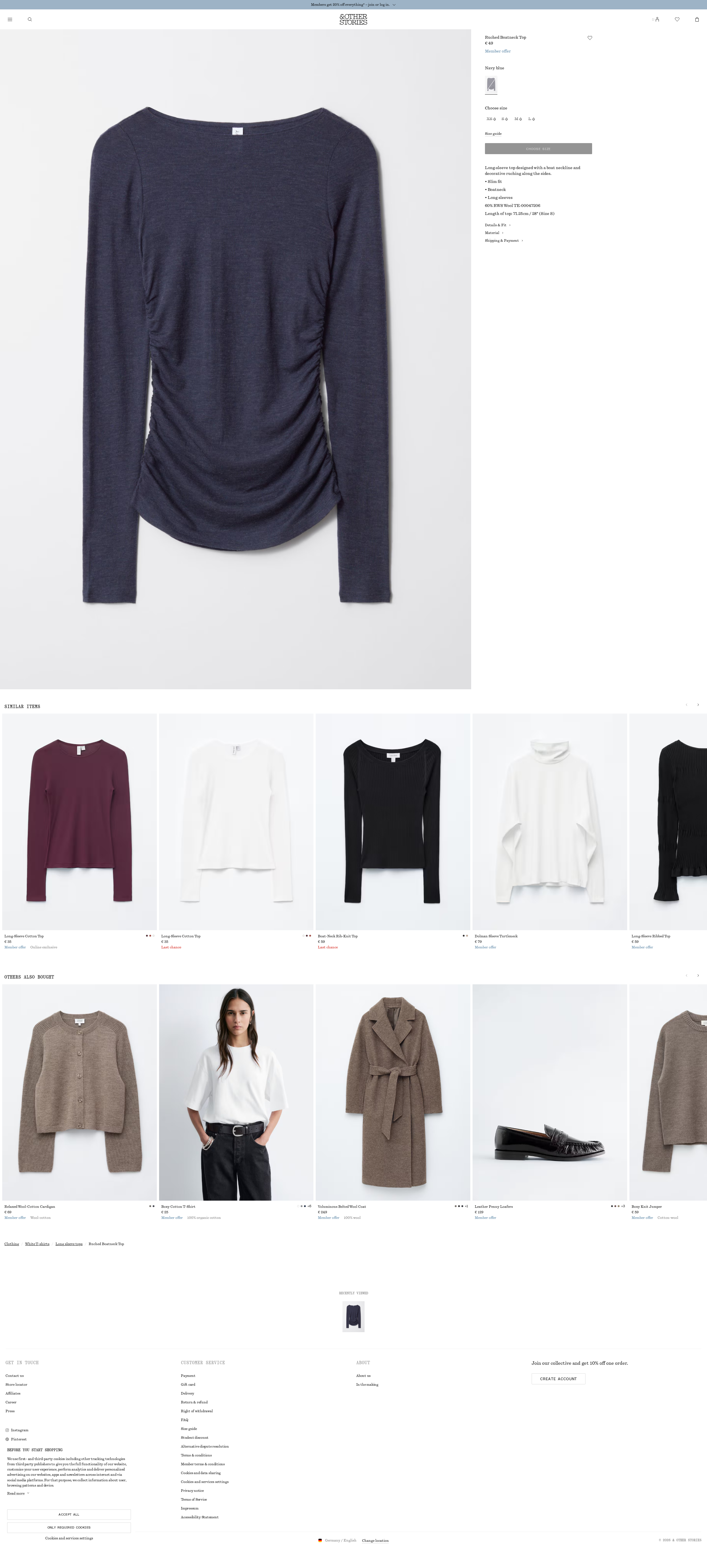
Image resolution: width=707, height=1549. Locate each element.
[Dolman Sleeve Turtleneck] (550, 822)
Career (11, 1402)
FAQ (184, 1420)
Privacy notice (192, 1490)
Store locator (16, 1384)
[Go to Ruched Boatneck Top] (353, 1316)
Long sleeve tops (69, 1244)
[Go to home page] (353, 19)
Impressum (190, 1508)
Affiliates (13, 1393)
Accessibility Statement (199, 1517)
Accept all (69, 1514)
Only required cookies (69, 1527)
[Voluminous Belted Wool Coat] (393, 1092)
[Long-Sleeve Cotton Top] (79, 822)
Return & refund (194, 1402)
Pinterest (19, 1439)
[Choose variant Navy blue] (491, 85)
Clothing (11, 1244)
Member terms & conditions (203, 1464)
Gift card (188, 1384)
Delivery (187, 1393)
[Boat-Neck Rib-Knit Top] (393, 822)
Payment (188, 1375)
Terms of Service (194, 1499)
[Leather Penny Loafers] (550, 1092)
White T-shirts (37, 1244)
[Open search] (30, 19)
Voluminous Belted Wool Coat (342, 1206)
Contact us (15, 1375)
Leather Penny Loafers (494, 1206)
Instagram (19, 1430)
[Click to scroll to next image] (698, 704)
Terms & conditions (196, 1455)
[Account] (657, 19)
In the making (367, 1384)
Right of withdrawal (197, 1411)
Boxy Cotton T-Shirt (178, 1206)
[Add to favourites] (590, 38)
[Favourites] (677, 19)
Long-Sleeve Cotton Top (24, 936)
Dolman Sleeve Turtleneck (496, 936)
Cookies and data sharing (201, 1473)
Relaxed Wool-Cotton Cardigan (29, 1206)
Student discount (195, 1437)
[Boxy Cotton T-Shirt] (236, 1092)
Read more (16, 1493)
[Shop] (10, 19)
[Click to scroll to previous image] (686, 704)
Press (10, 1411)
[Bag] (697, 19)
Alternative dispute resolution (205, 1446)
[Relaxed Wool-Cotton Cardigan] (79, 1092)
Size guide (493, 133)
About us (363, 1375)
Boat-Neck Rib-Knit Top (338, 936)
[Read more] (394, 4)
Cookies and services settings (69, 1538)
